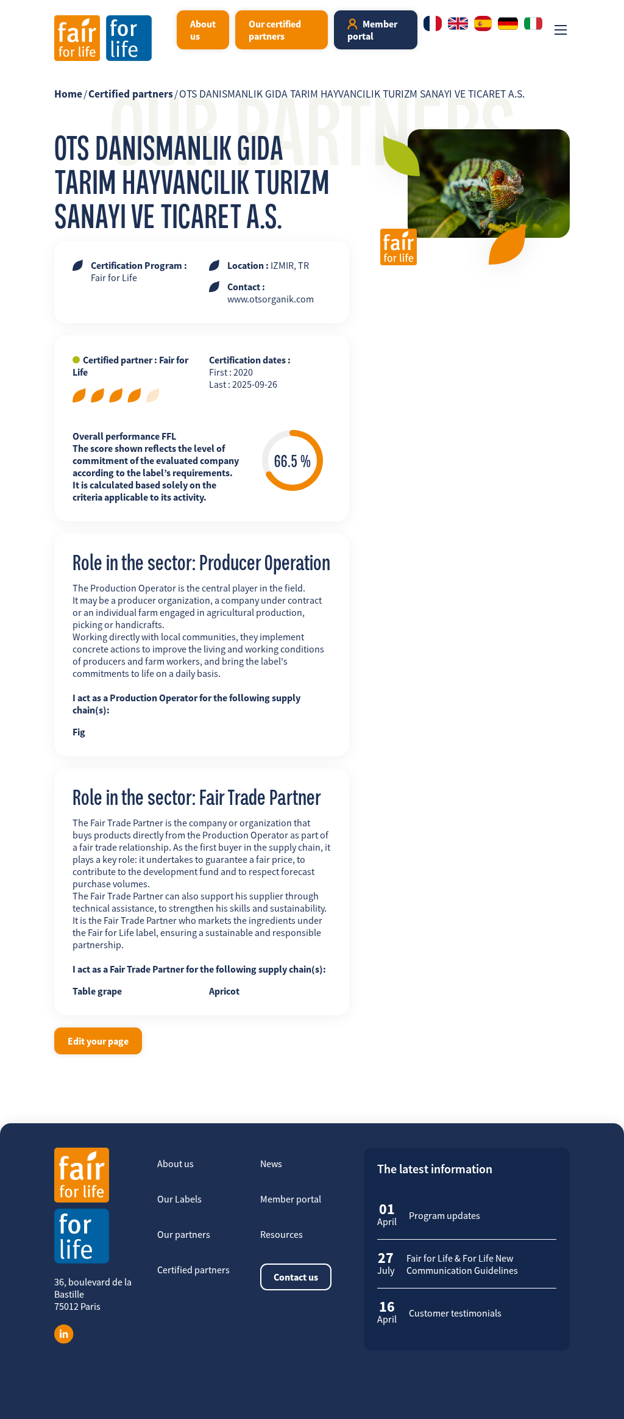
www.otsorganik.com (270, 299)
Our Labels (179, 1199)
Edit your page (98, 1041)
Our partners (183, 1234)
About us (203, 30)
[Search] (163, 30)
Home (68, 94)
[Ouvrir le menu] (560, 30)
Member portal (372, 30)
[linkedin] (64, 1334)
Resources (281, 1234)
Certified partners (130, 94)
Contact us (296, 1277)
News (271, 1163)
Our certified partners (275, 30)
